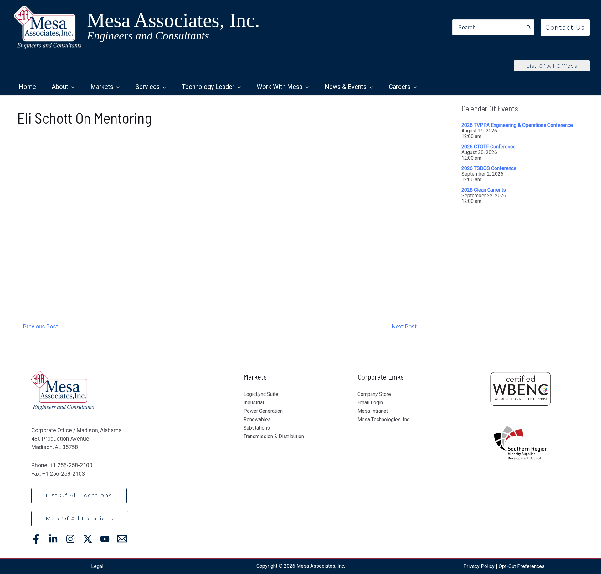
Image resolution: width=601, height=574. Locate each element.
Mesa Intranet (372, 411)
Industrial (254, 403)
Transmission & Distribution (274, 436)
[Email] (122, 539)
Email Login (370, 403)
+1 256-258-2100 (71, 465)
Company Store (374, 394)
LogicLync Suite (261, 394)
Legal (97, 566)
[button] (565, 27)
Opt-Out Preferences (522, 566)
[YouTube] (105, 539)
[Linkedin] (53, 539)
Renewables (257, 419)
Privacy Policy (479, 566)
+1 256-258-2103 (63, 473)
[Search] (529, 27)
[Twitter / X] (87, 539)
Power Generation (263, 411)
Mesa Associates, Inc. (173, 20)
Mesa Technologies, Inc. (383, 419)
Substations (257, 428)
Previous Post (37, 326)
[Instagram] (70, 539)
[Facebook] (36, 539)
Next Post (408, 326)
